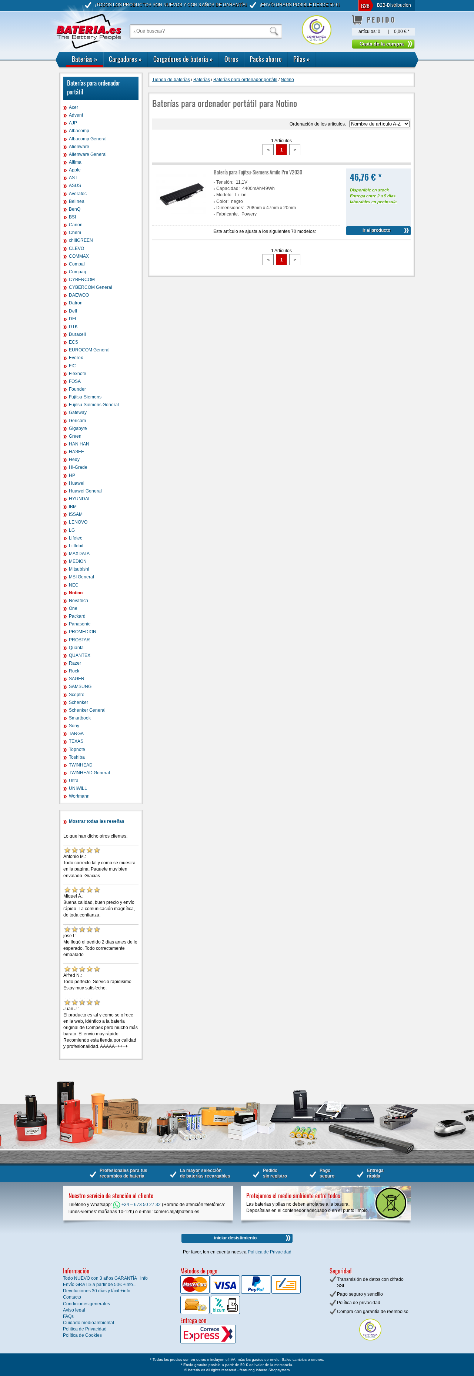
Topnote (77, 749)
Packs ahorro (266, 59)
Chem (75, 232)
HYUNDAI (79, 498)
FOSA (75, 381)
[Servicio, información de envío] (220, 1342)
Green (75, 436)
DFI (72, 318)
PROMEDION (82, 631)
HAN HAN (79, 444)
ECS (73, 342)
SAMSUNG (80, 686)
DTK (73, 326)
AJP (73, 123)
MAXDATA (79, 553)
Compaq (77, 271)
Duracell (77, 334)
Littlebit (76, 545)
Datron (76, 302)
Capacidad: (228, 188)
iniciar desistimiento (235, 1237)
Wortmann (79, 796)
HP (72, 475)
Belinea (76, 201)
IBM (73, 506)
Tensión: (224, 182)
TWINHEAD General (89, 772)
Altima (75, 162)
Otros (231, 59)
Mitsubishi (79, 569)
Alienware (79, 146)
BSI (72, 217)
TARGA (76, 733)
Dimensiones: (230, 207)
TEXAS (76, 741)
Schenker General (87, 710)
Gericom (77, 420)
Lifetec (75, 538)
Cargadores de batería (183, 59)
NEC (74, 585)
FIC (72, 365)
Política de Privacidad (269, 1252)
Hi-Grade (78, 467)
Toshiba (77, 757)
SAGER (76, 678)
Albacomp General (88, 138)
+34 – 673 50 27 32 (140, 1204)
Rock (74, 671)
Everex (76, 357)
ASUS (75, 185)
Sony (74, 725)
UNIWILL (78, 788)
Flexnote (77, 373)
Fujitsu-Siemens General (94, 404)
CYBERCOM (82, 279)
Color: (222, 201)
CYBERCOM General (90, 287)
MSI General (81, 577)
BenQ (74, 209)
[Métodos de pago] (225, 1312)
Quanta (76, 647)
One (73, 608)
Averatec (78, 193)
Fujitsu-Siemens (85, 397)
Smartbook (80, 718)
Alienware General (88, 154)
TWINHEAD (81, 765)
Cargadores (125, 59)
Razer (75, 663)
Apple (75, 170)
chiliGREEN (81, 240)
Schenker (78, 702)
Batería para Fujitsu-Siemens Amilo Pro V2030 (258, 172)
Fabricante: (227, 214)
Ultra (74, 780)
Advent (76, 115)
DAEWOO (79, 295)
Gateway (78, 412)
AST (73, 177)
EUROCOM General (89, 350)
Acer (73, 107)
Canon (76, 224)
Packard (77, 616)
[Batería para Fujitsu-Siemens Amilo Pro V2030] (182, 218)
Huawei (76, 483)
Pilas (301, 59)
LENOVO (78, 522)
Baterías (84, 59)
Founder (77, 389)
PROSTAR (79, 639)
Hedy (74, 459)
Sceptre (76, 694)
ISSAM (76, 514)
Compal (77, 264)
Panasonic (79, 624)
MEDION (78, 561)
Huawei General (85, 491)
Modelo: (224, 194)
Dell (73, 311)
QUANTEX (79, 655)
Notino (76, 592)
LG (72, 530)
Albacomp (79, 130)
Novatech (78, 600)
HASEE (76, 451)
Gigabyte (78, 428)
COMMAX (79, 256)
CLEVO (76, 248)
